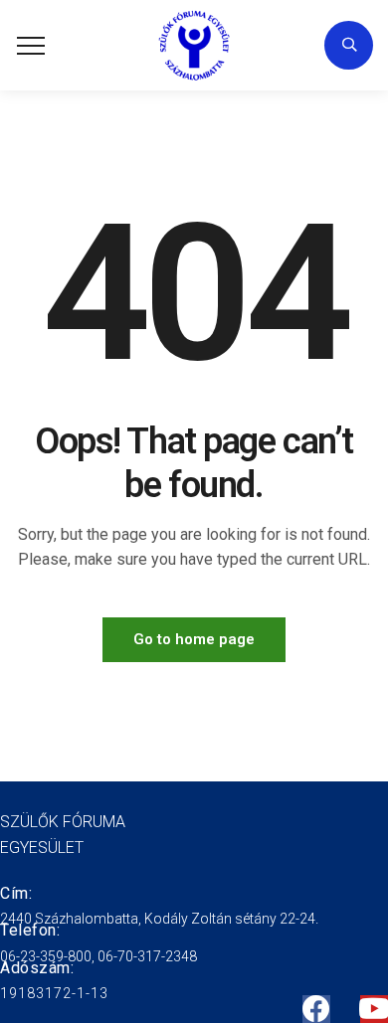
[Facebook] (316, 1009)
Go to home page (194, 639)
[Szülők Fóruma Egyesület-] (194, 45)
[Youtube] (374, 1009)
